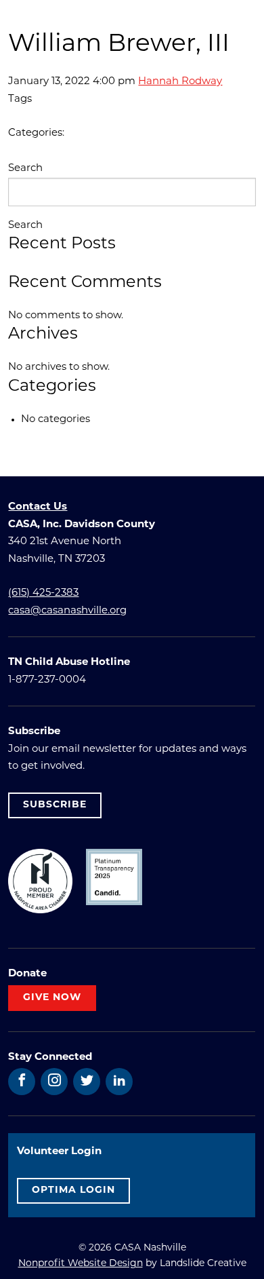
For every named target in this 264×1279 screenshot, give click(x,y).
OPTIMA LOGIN (73, 1190)
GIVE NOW (52, 997)
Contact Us (37, 507)
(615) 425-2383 (43, 593)
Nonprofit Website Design (80, 1263)
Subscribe (55, 805)
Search (25, 169)
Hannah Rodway (180, 82)
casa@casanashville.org (67, 611)
